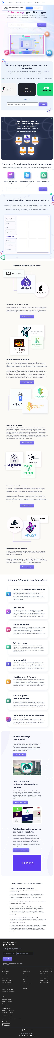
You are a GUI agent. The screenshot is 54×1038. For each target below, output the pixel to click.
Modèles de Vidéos (20, 2)
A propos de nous (5, 971)
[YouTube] (31, 1036)
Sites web (37, 2)
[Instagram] (22, 1036)
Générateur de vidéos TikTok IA (8, 1012)
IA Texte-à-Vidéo (5, 1005)
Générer (41, 25)
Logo (24, 981)
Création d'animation (44, 973)
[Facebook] (19, 1036)
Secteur (38, 78)
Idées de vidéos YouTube (7, 1014)
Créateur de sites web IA (6, 1008)
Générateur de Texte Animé (45, 980)
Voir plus (26, 99)
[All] (17, 89)
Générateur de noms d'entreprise (8, 1010)
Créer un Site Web (20, 802)
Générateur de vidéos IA (6, 999)
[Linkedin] (34, 1036)
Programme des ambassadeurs (8, 991)
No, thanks (37, 8)
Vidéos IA (11, 2)
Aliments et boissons (29, 78)
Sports (8, 78)
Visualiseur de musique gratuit (46, 971)
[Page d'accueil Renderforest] (3, 2)
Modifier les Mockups (21, 850)
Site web (24, 985)
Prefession (19, 78)
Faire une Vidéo (19, 754)
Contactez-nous (5, 973)
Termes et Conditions (6, 984)
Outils (43, 2)
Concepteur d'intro (44, 978)
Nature (13, 78)
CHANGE (29, 8)
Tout (3, 78)
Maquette (25, 988)
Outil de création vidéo (33, 746)
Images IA (29, 2)
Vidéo (24, 979)
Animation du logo (44, 975)
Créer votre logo (27, 316)
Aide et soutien (5, 978)
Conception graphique (27, 983)
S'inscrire (7, 959)
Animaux (50, 78)
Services (44, 78)
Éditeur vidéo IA (5, 1003)
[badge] (22, 151)
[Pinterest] (25, 1036)
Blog (24, 973)
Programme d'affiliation (6, 980)
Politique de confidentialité (7, 982)
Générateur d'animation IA (7, 1001)
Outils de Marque (26, 971)
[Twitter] (28, 1036)
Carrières (3, 975)
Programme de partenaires (7, 989)
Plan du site (4, 987)
